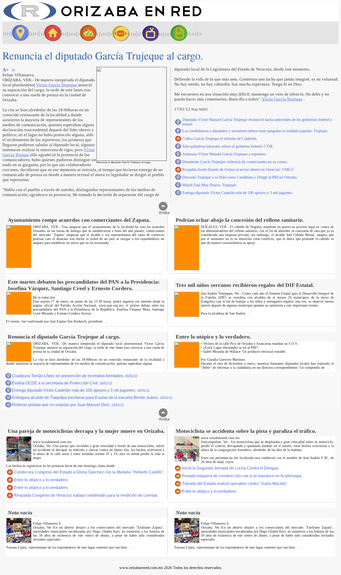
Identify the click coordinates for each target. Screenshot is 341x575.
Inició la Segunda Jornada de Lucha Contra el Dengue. (230, 468)
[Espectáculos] (148, 32)
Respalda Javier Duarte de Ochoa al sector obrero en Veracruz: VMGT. (238, 169)
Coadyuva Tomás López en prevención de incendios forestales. (75, 376)
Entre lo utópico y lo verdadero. (41, 480)
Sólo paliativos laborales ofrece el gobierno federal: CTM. (227, 146)
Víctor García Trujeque (57, 85)
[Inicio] (102, 20)
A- (13, 70)
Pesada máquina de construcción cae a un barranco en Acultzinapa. (242, 476)
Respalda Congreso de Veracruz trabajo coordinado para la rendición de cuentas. (86, 495)
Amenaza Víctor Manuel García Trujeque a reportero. (224, 154)
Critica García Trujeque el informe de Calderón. (219, 138)
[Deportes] (116, 32)
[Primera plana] (18, 32)
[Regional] (83, 32)
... (113, 243)
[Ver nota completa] (18, 266)
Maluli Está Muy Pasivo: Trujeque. (209, 185)
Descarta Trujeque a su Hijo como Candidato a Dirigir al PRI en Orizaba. (240, 177)
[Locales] (51, 32)
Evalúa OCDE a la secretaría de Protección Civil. (62, 383)
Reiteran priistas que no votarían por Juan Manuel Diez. (68, 405)
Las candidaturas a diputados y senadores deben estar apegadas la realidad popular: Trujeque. (255, 131)
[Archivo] (183, 32)
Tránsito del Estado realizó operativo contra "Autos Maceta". (235, 483)
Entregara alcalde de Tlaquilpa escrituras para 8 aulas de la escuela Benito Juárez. (92, 397)
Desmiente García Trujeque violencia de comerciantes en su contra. (235, 162)
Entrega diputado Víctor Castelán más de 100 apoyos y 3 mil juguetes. (237, 193)
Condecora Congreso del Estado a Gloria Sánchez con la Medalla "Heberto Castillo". (89, 472)
